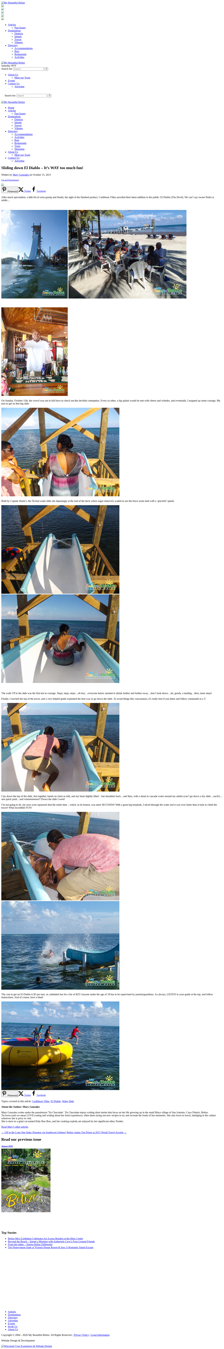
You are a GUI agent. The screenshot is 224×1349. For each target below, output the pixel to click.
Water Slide (68, 1101)
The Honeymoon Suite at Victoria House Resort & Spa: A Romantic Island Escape (50, 1247)
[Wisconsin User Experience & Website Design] (26, 1346)
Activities (19, 57)
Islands (18, 36)
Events (11, 80)
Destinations (14, 30)
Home (11, 107)
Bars (16, 51)
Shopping (19, 149)
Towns (17, 39)
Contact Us (14, 83)
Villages (18, 42)
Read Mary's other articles (14, 1126)
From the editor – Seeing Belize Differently (30, 1244)
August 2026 (7, 1146)
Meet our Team (22, 77)
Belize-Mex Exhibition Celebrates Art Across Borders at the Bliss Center (45, 1238)
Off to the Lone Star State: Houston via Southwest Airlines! (33, 1132)
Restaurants (20, 54)
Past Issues (20, 27)
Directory (13, 45)
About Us (13, 74)
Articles (12, 24)
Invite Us (12, 1326)
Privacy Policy (81, 1335)
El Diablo (56, 1101)
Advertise (19, 86)
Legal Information (100, 1335)
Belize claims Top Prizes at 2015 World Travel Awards (97, 1132)
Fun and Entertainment (10, 180)
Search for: (7, 68)
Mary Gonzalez (21, 174)
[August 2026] (112, 1180)
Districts (18, 33)
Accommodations (23, 48)
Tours (17, 146)
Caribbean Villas (40, 1101)
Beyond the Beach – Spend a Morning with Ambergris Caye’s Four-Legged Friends (51, 1241)
